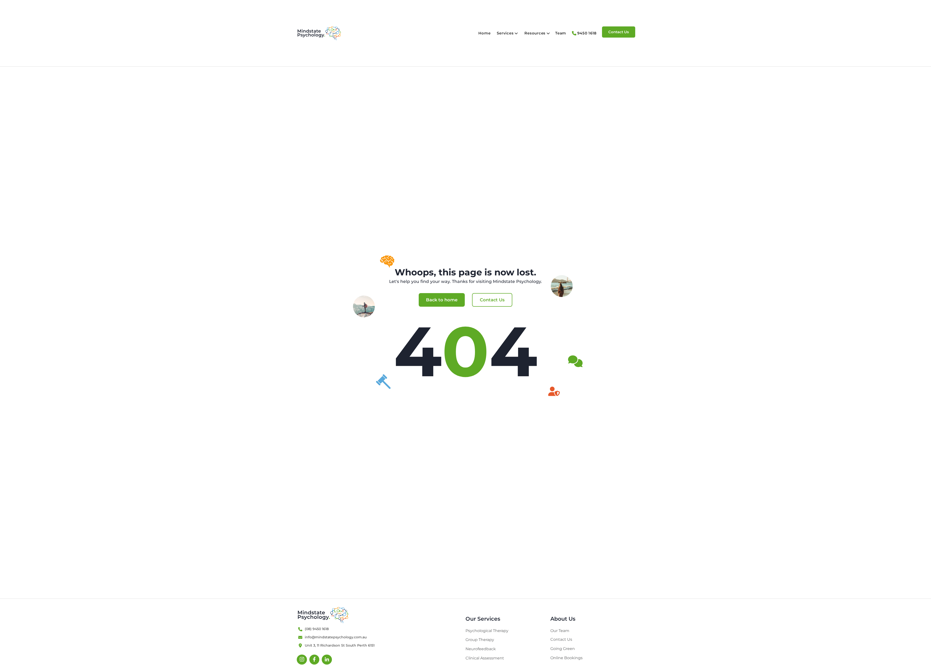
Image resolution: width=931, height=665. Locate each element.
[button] (508, 33)
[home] (319, 33)
